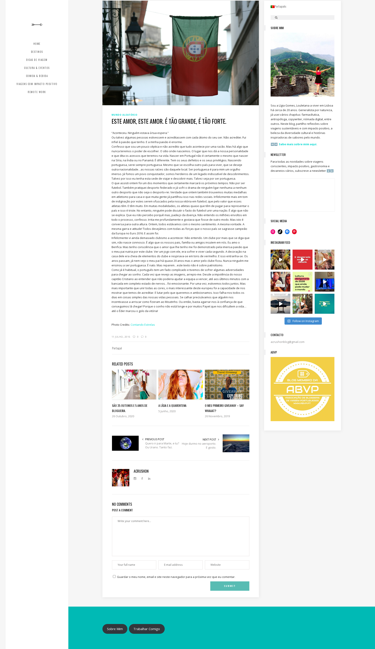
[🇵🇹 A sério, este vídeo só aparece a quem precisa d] (281, 304)
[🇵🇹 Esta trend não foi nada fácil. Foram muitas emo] (281, 282)
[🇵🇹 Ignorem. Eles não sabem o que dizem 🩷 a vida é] (325, 260)
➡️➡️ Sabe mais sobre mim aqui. (294, 144)
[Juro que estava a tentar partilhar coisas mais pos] (302, 260)
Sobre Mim (115, 629)
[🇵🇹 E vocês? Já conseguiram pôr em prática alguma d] (325, 304)
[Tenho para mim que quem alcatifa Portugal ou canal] (325, 282)
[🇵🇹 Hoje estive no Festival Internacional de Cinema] (302, 282)
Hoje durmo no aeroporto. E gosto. (199, 445)
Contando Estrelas (143, 325)
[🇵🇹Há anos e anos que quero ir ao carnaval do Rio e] (281, 260)
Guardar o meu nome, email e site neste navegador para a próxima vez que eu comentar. (176, 577)
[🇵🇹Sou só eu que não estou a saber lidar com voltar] (302, 304)
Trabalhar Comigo (146, 629)
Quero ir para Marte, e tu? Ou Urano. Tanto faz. (162, 445)
